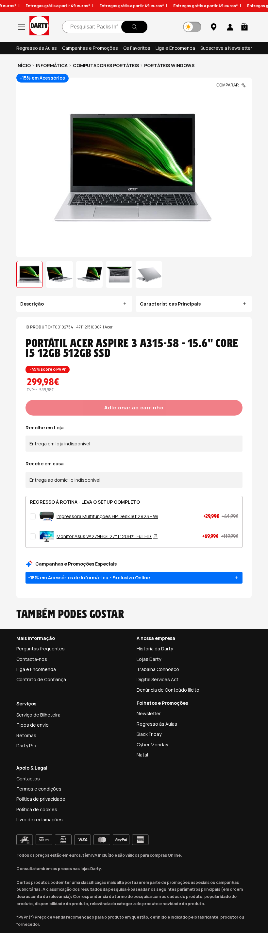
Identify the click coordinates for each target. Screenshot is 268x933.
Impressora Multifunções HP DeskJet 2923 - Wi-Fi (108, 516)
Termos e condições (38, 789)
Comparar (227, 85)
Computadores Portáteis (106, 65)
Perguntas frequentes (40, 648)
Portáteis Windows (169, 65)
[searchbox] (104, 27)
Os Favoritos (136, 48)
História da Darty (155, 648)
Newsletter (149, 713)
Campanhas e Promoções (90, 48)
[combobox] (104, 27)
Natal (142, 755)
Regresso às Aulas (36, 48)
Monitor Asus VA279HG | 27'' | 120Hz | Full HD (104, 536)
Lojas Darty (149, 659)
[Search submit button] (134, 27)
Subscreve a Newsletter (226, 48)
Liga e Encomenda (175, 48)
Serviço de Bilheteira (38, 715)
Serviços (26, 703)
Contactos (28, 778)
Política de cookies (36, 809)
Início (23, 65)
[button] (244, 27)
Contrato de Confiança (41, 679)
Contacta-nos (31, 659)
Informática (52, 65)
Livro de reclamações (39, 819)
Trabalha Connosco (158, 669)
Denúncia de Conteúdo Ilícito (168, 690)
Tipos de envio (32, 725)
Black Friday (149, 734)
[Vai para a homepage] (39, 27)
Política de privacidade (40, 799)
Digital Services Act (157, 679)
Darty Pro (26, 745)
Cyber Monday (152, 744)
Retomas (26, 735)
